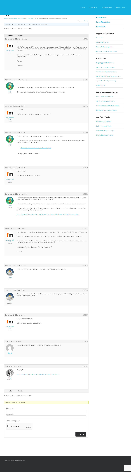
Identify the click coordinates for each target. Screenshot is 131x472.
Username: (10, 408)
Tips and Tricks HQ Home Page (106, 81)
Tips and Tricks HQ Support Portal (12, 18)
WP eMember (29, 18)
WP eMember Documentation (106, 72)
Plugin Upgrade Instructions (105, 63)
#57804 (85, 290)
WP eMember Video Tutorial (105, 101)
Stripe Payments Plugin (103, 126)
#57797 (85, 79)
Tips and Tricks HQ (19, 460)
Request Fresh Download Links (106, 51)
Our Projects (100, 85)
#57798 (85, 106)
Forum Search (101, 17)
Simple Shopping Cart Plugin (105, 130)
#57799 (85, 132)
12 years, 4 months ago (37, 24)
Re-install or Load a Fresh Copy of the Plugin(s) (36, 148)
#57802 (85, 228)
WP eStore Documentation (105, 67)
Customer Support (102, 42)
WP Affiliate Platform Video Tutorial (107, 105)
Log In (81, 434)
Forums (23, 18)
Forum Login (100, 26)
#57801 (85, 194)
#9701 (85, 39)
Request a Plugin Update (104, 47)
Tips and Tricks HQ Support (21, 8)
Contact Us (100, 38)
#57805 (85, 315)
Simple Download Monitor (104, 135)
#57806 (85, 341)
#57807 (85, 366)
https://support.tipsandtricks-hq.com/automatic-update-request (38, 374)
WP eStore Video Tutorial (104, 96)
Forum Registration (103, 22)
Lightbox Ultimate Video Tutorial (106, 110)
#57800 (85, 167)
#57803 (85, 265)
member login (85, 21)
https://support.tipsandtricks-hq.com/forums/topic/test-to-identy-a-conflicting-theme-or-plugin (48, 214)
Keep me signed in (14, 421)
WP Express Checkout (103, 121)
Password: (9, 414)
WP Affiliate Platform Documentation (108, 76)
